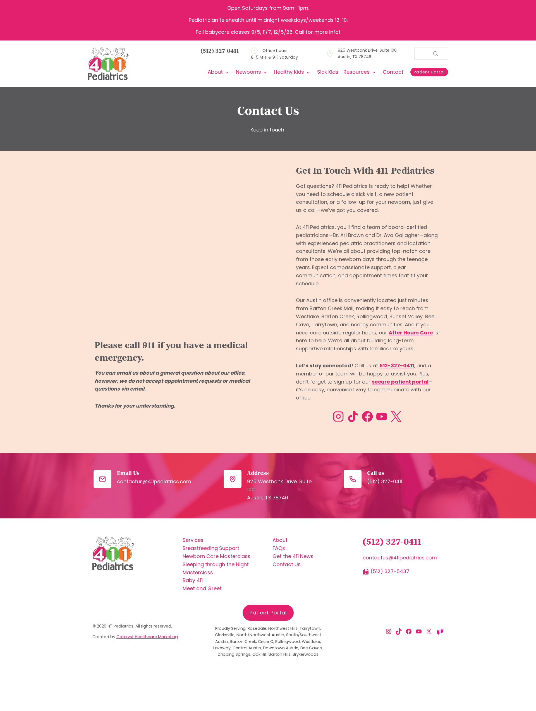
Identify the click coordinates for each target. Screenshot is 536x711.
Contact (393, 71)
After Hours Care (411, 332)
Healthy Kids (289, 71)
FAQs (278, 548)
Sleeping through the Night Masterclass (216, 568)
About (215, 71)
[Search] (435, 54)
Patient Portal (268, 612)
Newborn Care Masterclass (216, 556)
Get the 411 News (293, 556)
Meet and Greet (202, 588)
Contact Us (286, 564)
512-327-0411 (396, 365)
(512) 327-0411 (219, 51)
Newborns (248, 71)
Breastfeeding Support (211, 548)
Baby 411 (193, 580)
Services (193, 540)
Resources (356, 71)
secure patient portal (400, 381)
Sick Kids (327, 71)
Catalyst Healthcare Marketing (147, 637)
